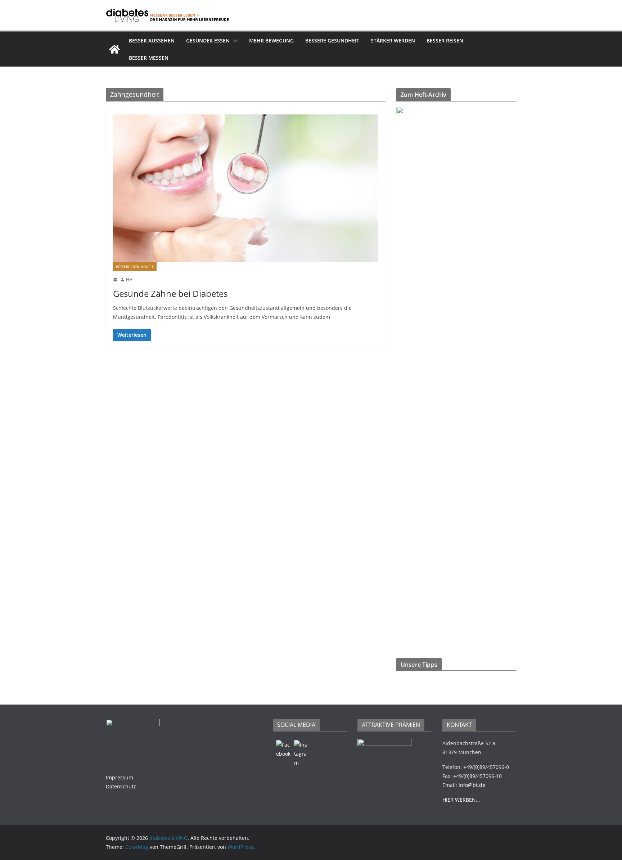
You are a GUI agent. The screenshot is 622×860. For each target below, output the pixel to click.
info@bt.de (472, 785)
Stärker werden (393, 40)
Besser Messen (148, 57)
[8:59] (115, 279)
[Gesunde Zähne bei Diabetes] (245, 188)
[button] (234, 41)
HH (129, 279)
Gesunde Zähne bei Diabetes (170, 293)
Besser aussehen (152, 40)
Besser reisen (445, 40)
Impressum (119, 777)
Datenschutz (121, 786)
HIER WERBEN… (461, 799)
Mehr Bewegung (271, 40)
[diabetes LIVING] (114, 49)
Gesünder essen (208, 40)
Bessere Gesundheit (332, 40)
